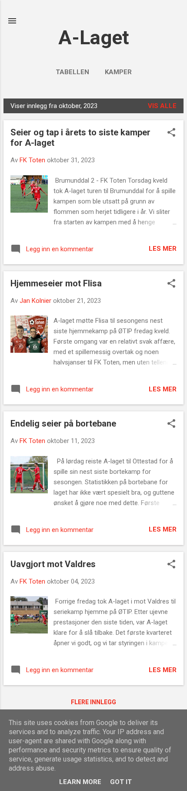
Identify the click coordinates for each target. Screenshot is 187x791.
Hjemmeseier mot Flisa (56, 283)
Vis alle (162, 106)
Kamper (118, 72)
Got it (121, 782)
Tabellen (72, 72)
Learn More (80, 782)
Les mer (163, 249)
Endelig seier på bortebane (63, 423)
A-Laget (93, 37)
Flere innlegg (93, 702)
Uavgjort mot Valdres (53, 564)
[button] (171, 133)
